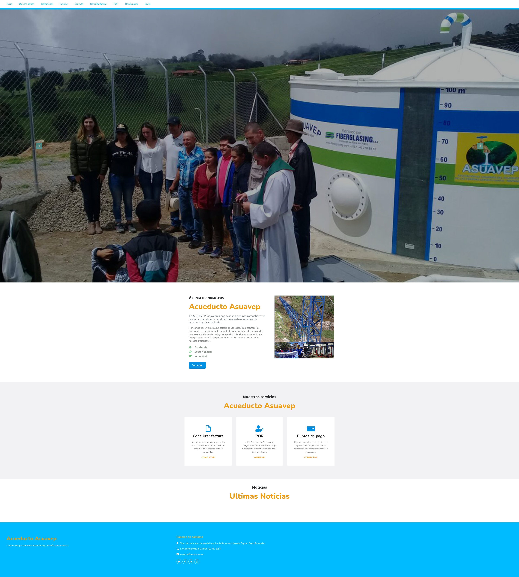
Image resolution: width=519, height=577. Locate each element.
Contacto (78, 4)
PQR (116, 4)
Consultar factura (98, 4)
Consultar (208, 457)
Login (147, 4)
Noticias (63, 4)
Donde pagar (131, 4)
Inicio (9, 4)
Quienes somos (26, 4)
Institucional (47, 4)
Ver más (197, 365)
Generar (259, 457)
